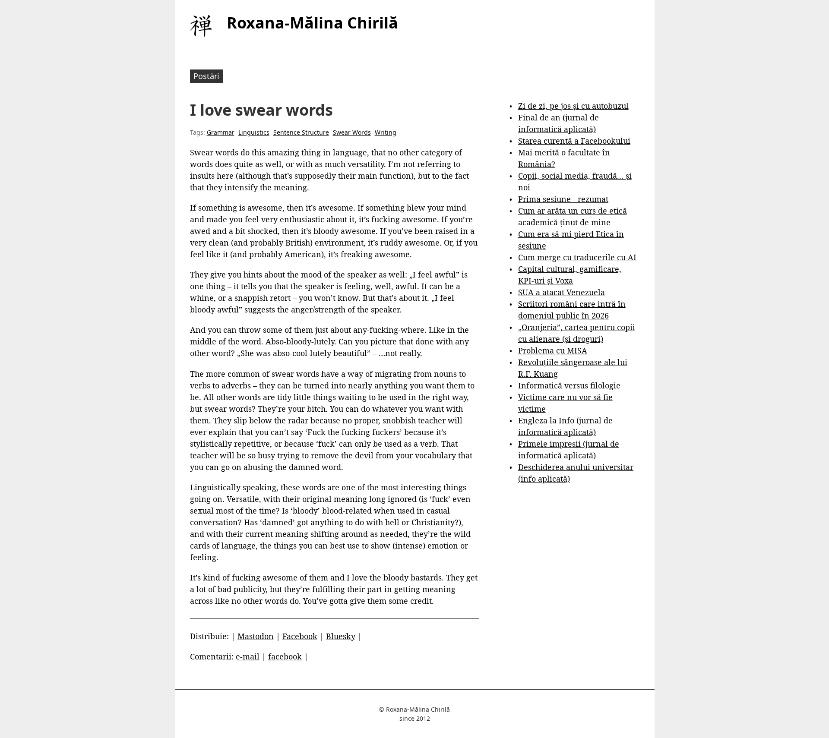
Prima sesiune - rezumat (563, 199)
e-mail (247, 656)
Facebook (299, 636)
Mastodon (255, 636)
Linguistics (253, 132)
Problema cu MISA (552, 350)
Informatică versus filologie (569, 385)
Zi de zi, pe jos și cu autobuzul (573, 106)
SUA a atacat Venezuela (561, 292)
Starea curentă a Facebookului (574, 141)
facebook (285, 656)
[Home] (201, 26)
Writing (385, 132)
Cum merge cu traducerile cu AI (577, 257)
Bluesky (340, 636)
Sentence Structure (301, 132)
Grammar (220, 132)
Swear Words (352, 132)
